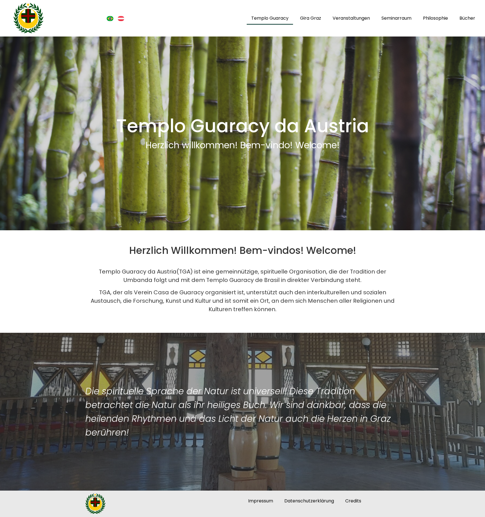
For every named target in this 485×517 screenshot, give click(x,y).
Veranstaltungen (351, 18)
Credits (353, 501)
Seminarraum (396, 18)
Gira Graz (310, 18)
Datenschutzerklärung (309, 501)
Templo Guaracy (270, 18)
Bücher (467, 18)
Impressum (260, 501)
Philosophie (435, 18)
